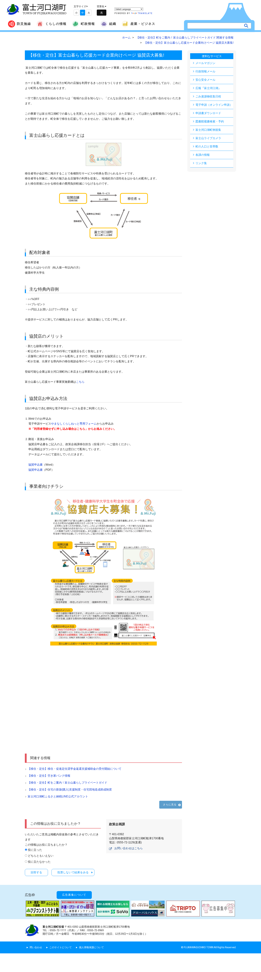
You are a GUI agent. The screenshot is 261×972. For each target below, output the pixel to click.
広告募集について (74, 894)
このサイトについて (60, 947)
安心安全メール (205, 79)
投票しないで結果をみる (73, 872)
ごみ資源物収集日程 (208, 96)
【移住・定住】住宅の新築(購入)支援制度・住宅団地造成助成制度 (70, 789)
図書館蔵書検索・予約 (209, 121)
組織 (112, 24)
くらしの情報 (56, 24)
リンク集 (201, 163)
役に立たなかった (39, 861)
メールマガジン (205, 63)
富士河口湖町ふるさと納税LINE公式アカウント (58, 796)
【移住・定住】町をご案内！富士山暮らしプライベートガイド (67, 782)
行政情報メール (205, 71)
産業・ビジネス (142, 24)
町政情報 (88, 24)
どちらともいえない (40, 855)
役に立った (35, 849)
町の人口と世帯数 (206, 146)
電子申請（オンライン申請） (213, 104)
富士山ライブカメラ (208, 138)
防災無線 (24, 24)
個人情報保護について (91, 947)
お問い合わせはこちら (128, 848)
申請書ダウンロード (208, 113)
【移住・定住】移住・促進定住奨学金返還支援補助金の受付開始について (74, 768)
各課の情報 (202, 154)
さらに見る (169, 804)
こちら (80, 381)
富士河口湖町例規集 (208, 129)
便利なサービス (212, 56)
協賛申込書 (35, 464)
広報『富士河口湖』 (208, 88)
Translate (145, 13)
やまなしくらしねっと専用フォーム (74, 423)
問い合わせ (36, 947)
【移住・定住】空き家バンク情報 (49, 775)
